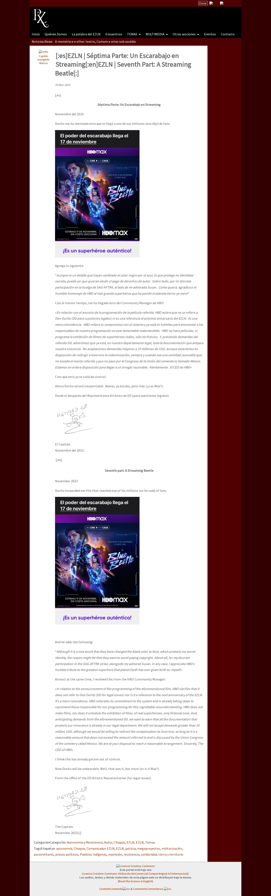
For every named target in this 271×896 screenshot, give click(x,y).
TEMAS (132, 34)
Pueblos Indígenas (93, 854)
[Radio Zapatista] (112, 15)
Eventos (210, 34)
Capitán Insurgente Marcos (43, 59)
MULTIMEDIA (155, 34)
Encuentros (113, 34)
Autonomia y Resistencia (85, 842)
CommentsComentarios (148, 889)
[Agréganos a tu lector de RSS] (234, 3)
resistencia (132, 854)
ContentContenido (111, 889)
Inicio (36, 34)
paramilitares (44, 854)
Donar (203, 3)
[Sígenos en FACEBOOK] (227, 3)
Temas (150, 842)
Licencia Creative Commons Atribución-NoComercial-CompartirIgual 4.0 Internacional (135, 873)
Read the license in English (135, 881)
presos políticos (67, 854)
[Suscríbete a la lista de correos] (211, 3)
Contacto (228, 34)
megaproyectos (148, 848)
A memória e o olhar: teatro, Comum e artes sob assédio (95, 41)
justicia (130, 848)
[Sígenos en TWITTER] (216, 3)
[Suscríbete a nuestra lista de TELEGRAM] (221, 3)
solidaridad (149, 854)
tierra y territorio (170, 854)
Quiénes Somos (56, 34)
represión (115, 854)
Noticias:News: (42, 41)
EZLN (130, 842)
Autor (108, 842)
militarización (172, 848)
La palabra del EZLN (86, 34)
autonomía (64, 848)
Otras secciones (184, 34)
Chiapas (119, 842)
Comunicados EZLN (101, 848)
